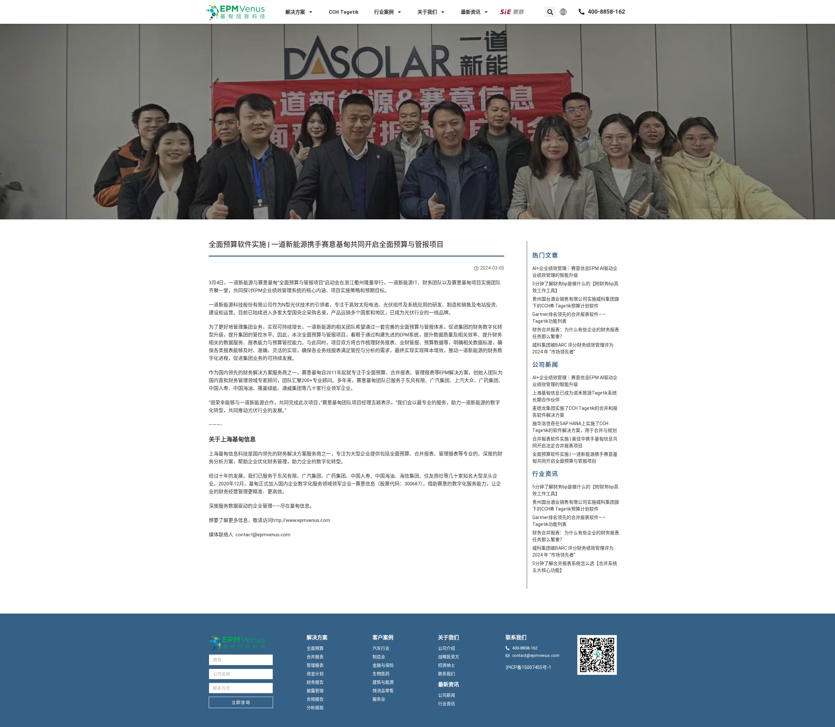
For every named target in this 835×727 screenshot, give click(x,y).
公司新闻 (446, 695)
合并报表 (315, 656)
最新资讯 (470, 12)
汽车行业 (380, 648)
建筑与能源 (383, 682)
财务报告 (315, 682)
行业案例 (384, 12)
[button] (550, 12)
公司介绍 (446, 648)
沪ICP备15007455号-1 (528, 667)
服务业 (378, 699)
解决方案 (295, 12)
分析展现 (315, 707)
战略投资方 (448, 656)
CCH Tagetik (343, 12)
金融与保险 (383, 665)
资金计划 (315, 673)
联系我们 (446, 673)
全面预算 (315, 648)
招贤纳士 (446, 665)
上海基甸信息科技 (228, 454)
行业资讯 (446, 703)
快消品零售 (383, 690)
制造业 (378, 656)
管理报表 (315, 665)
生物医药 (380, 673)
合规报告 (315, 699)
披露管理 (315, 690)
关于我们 (427, 12)
